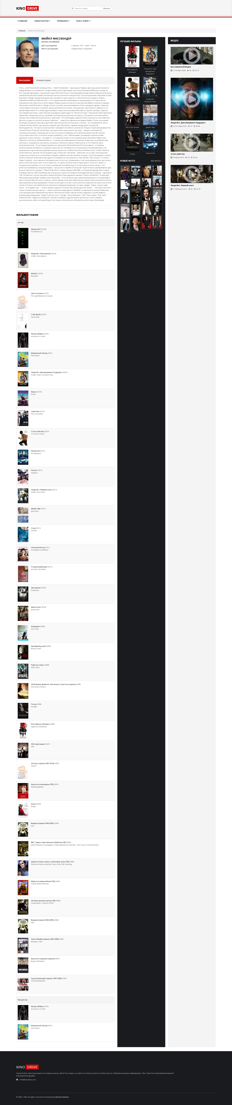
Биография (24, 80)
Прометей (35, 451)
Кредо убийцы (37, 334)
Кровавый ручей (38, 646)
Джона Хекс (36, 607)
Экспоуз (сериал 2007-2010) (42, 763)
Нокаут (34, 470)
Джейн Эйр (35, 508)
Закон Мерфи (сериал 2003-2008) (44, 939)
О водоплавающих (39, 567)
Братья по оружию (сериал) (42, 958)
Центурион (36, 587)
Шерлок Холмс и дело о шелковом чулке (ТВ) (50, 861)
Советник (35, 411)
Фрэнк (34, 392)
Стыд (33, 528)
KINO (26, 8)
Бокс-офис (83, 20)
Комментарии (43, 80)
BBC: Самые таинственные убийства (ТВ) (48, 842)
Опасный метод (38, 547)
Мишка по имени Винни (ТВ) (43, 881)
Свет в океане (37, 293)
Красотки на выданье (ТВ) (42, 784)
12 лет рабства (37, 431)
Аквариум (35, 626)
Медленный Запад (39, 353)
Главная (23, 20)
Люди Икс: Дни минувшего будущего (46, 372)
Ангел (33, 804)
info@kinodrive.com (28, 1079)
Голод (33, 704)
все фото (156, 161)
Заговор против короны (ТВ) (43, 900)
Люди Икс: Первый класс (41, 489)
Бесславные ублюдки (40, 724)
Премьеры (62, 20)
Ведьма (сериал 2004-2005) (42, 823)
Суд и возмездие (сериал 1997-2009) (46, 978)
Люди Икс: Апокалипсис (41, 253)
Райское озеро (37, 665)
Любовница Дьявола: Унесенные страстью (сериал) (53, 684)
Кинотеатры (42, 20)
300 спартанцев (38, 744)
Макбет (34, 273)
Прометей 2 (36, 229)
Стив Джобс (36, 314)
